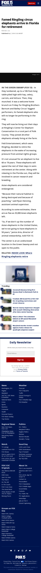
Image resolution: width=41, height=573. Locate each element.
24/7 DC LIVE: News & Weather (8, 396)
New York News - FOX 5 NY (7, 428)
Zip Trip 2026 (23, 458)
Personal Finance (7, 414)
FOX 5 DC (4, 31)
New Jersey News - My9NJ (8, 436)
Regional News (8, 424)
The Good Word (7, 489)
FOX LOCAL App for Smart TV (25, 476)
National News (6, 400)
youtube (11, 550)
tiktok (26, 550)
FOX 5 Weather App (25, 400)
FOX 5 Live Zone (7, 487)
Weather (23, 385)
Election (21, 434)
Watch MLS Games (8, 540)
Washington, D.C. (7, 388)
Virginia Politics (23, 432)
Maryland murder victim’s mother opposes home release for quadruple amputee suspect (26, 328)
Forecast (22, 388)
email (30, 550)
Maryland (5, 393)
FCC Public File (23, 494)
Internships (22, 498)
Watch (4, 444)
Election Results (24, 437)
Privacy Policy (22, 369)
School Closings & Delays (25, 396)
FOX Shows (5, 452)
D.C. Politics (22, 427)
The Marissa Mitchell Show (8, 471)
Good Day (23, 444)
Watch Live (31, 3)
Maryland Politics (24, 429)
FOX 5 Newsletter (24, 484)
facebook (14, 550)
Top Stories (5, 419)
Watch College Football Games (7, 517)
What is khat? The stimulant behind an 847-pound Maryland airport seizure (24, 319)
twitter (18, 550)
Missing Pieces (6, 496)
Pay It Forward (23, 452)
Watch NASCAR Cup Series (8, 523)
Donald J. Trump (24, 439)
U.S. (9, 31)
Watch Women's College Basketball (7, 534)
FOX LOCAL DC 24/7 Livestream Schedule (8, 459)
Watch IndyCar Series (8, 527)
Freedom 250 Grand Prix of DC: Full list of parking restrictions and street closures (26, 301)
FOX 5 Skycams (24, 391)
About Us (23, 465)
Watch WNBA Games (8, 538)
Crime (3, 402)
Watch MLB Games (8, 520)
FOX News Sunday (7, 417)
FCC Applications (24, 496)
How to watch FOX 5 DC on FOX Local (8, 455)
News (4, 385)
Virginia (4, 391)
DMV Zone (5, 475)
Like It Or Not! (6, 477)
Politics (22, 424)
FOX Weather (23, 402)
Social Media (23, 489)
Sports (4, 404)
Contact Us (22, 479)
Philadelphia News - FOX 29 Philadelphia (8, 432)
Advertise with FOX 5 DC (25, 471)
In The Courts (6, 485)
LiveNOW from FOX (8, 449)
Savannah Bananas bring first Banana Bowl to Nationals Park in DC (25, 292)
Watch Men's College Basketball (8, 530)
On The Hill (5, 482)
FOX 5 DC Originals (6, 466)
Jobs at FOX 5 (23, 501)
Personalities (23, 482)
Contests (22, 491)
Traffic (21, 393)
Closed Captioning (25, 503)
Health (4, 412)
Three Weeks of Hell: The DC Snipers (8, 493)
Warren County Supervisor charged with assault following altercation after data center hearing (26, 310)
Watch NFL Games (8, 514)
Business (4, 407)
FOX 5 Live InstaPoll (25, 468)
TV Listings (5, 447)
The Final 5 (5, 480)
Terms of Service (22, 371)
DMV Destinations (25, 449)
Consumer (5, 409)
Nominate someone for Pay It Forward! (25, 455)
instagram (22, 550)
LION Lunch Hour (24, 447)
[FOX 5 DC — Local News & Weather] (7, 3)
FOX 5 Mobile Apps (25, 486)
